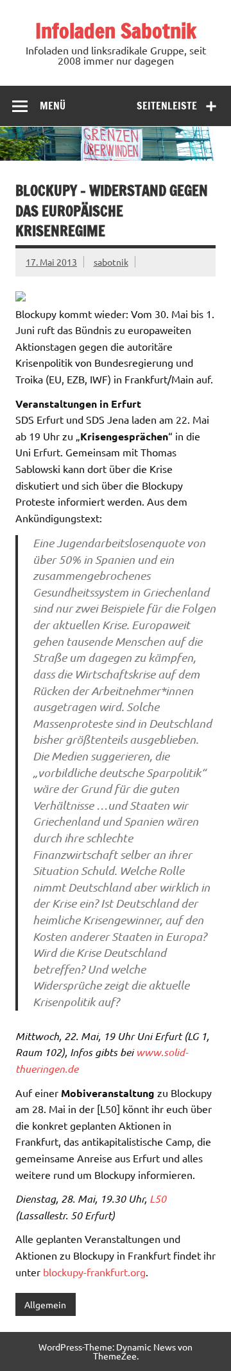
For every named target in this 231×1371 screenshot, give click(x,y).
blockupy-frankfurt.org (94, 1271)
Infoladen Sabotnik (115, 30)
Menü (52, 106)
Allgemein (45, 1304)
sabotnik (111, 262)
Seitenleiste (167, 106)
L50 (158, 1198)
